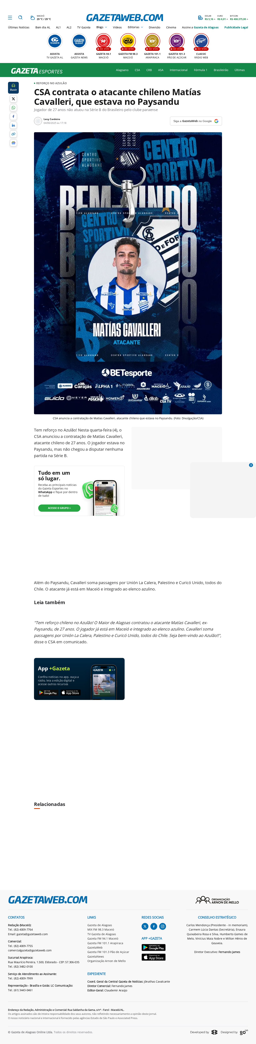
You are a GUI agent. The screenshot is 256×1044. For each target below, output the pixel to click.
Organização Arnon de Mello (106, 961)
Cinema (171, 27)
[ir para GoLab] (234, 1032)
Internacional (179, 70)
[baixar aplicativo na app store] (71, 693)
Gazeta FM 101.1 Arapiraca (105, 943)
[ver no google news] (13, 142)
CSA (137, 70)
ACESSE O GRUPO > (59, 508)
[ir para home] (124, 17)
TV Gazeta (83, 27)
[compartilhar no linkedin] (13, 125)
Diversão (154, 27)
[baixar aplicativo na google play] (48, 693)
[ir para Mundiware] (203, 1032)
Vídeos (117, 27)
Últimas (240, 70)
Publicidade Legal (236, 27)
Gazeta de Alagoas (99, 925)
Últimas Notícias (18, 27)
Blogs (99, 27)
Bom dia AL (42, 27)
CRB (149, 70)
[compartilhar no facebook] (13, 116)
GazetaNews (95, 956)
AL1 (58, 27)
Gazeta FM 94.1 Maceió (102, 938)
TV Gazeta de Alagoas (101, 934)
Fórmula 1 (200, 70)
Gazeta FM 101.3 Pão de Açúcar (108, 952)
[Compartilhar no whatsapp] (13, 107)
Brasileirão (221, 70)
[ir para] (156, 948)
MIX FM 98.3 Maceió (100, 929)
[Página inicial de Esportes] (35, 71)
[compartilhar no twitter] (13, 98)
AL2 (69, 27)
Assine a (200, 27)
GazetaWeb (95, 947)
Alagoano (122, 70)
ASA (160, 70)
